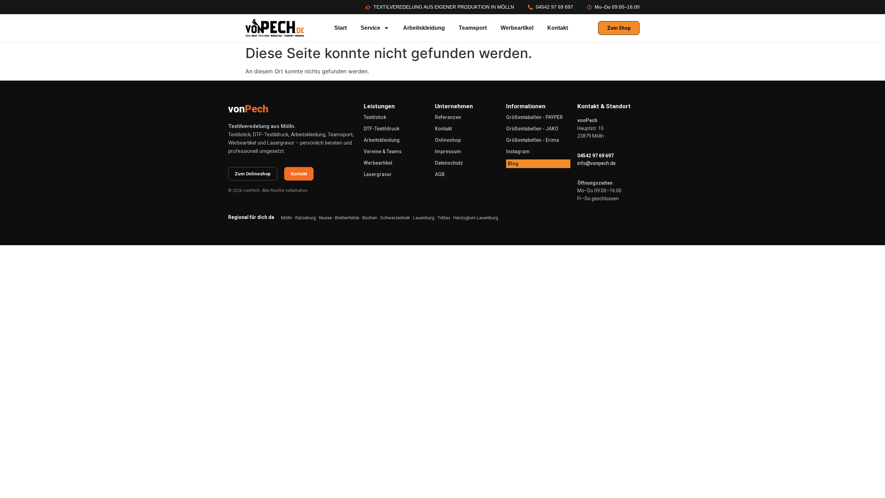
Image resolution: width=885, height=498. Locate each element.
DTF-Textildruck (381, 128)
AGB (440, 174)
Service (370, 28)
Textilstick (375, 117)
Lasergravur (378, 174)
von (248, 109)
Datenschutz (449, 163)
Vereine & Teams (383, 151)
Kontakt (557, 28)
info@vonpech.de (596, 163)
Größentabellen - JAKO (532, 128)
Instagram (518, 151)
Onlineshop (448, 140)
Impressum (448, 151)
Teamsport (473, 28)
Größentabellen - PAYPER (534, 117)
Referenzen (448, 117)
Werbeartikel (517, 28)
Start (340, 28)
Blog (513, 163)
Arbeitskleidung (424, 28)
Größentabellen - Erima (532, 140)
